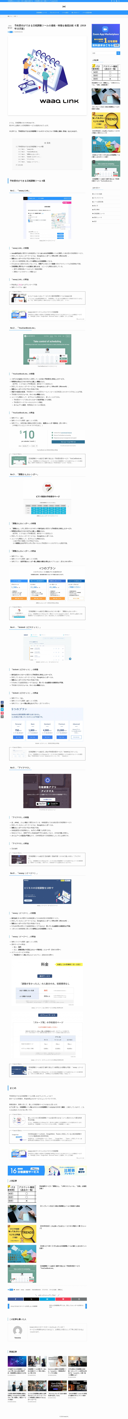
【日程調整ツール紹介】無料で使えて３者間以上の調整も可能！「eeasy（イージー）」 (55, 1068)
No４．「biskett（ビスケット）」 (32, 156)
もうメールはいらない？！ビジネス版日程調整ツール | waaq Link (50, 296)
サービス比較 (53, 1289)
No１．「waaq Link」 (28, 149)
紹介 (11, 32)
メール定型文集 (98, 202)
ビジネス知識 (98, 194)
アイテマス (45, 1289)
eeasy (22, 1289)
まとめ (20, 165)
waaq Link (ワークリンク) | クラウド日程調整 (43, 312)
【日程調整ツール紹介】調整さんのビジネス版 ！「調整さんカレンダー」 (53, 611)
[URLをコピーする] (79, 1299)
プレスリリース (98, 198)
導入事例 (96, 209)
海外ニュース (98, 217)
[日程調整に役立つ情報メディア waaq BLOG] (64, 6)
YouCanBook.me (36, 1289)
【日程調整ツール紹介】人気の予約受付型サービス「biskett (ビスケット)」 (53, 752)
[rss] (116, 1)
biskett (17, 1289)
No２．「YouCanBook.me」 (30, 151)
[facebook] (111, 1)
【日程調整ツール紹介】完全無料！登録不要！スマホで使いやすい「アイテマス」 (54, 857)
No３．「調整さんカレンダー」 (31, 154)
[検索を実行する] (118, 53)
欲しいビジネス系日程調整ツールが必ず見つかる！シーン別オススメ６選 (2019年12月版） (55, 1119)
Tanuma (17, 1338)
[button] (15, 1299)
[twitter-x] (114, 1)
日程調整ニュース (99, 213)
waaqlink (28, 1289)
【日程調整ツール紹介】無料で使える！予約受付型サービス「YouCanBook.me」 (55, 458)
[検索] (119, 1)
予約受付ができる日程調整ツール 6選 (30, 146)
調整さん (60, 1289)
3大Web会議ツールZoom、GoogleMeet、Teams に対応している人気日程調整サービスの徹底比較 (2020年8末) (55, 1135)
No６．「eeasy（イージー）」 (31, 162)
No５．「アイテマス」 (28, 159)
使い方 (96, 205)
